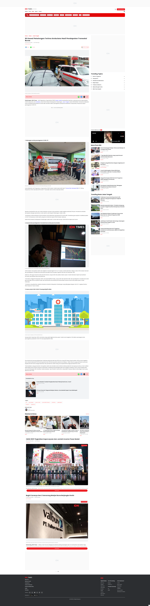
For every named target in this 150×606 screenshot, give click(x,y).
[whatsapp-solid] (79, 97)
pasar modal (59, 100)
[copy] (87, 97)
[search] (115, 9)
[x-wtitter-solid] (84, 97)
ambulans (38, 102)
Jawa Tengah (66, 102)
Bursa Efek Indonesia (71, 188)
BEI (77, 188)
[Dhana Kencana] (26, 409)
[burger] (124, 11)
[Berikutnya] (89, 481)
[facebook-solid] (81, 97)
